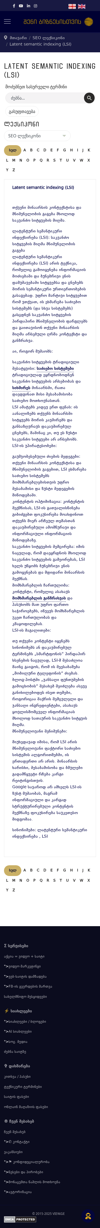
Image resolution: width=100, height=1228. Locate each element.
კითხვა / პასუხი (17, 1077)
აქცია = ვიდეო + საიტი (24, 956)
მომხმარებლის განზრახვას (39, 598)
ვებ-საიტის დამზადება (28, 977)
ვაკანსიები (13, 1152)
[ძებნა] (89, 98)
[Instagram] (35, 6)
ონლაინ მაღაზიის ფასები (26, 1107)
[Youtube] (21, 6)
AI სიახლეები (20, 1032)
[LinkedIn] (28, 6)
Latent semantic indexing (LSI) (43, 188)
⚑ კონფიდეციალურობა (29, 1162)
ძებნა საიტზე (15, 1052)
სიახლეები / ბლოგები (27, 1022)
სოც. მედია (18, 1042)
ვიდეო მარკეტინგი (25, 966)
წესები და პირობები (26, 1172)
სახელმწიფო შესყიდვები (25, 997)
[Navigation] (7, 21)
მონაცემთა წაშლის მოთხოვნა (34, 1182)
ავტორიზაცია (20, 1192)
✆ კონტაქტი (19, 1142)
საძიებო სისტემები (55, 369)
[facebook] (14, 6)
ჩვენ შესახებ (15, 1132)
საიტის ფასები (16, 1097)
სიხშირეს (21, 388)
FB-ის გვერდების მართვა (30, 986)
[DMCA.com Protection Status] (50, 1219)
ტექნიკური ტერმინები (23, 1087)
